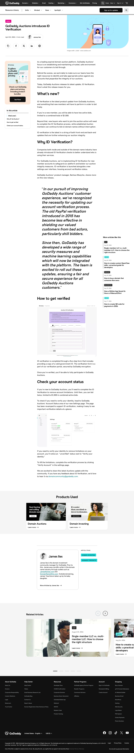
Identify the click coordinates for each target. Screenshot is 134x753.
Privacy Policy (117, 743)
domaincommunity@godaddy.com (63, 476)
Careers (7, 689)
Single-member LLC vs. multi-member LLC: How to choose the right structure (88, 639)
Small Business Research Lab (32, 692)
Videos (26, 689)
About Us (7, 685)
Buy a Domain (119, 685)
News (47, 10)
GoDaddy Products (89, 560)
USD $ (48, 733)
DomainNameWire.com (49, 574)
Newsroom (8, 703)
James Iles (37, 37)
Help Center (27, 685)
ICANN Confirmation (59, 689)
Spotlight (57, 10)
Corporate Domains (59, 692)
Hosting (117, 703)
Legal (6, 699)
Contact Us (27, 699)
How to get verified (12, 122)
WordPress (118, 699)
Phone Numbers (119, 721)
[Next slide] (105, 613)
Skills (27, 10)
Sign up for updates (111, 10)
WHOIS (56, 707)
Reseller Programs (79, 689)
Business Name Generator (61, 696)
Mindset (37, 10)
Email (44, 3)
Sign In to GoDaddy (104, 685)
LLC (106, 242)
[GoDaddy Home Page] (13, 733)
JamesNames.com (47, 572)
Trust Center (8, 707)
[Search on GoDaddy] (126, 10)
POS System (118, 714)
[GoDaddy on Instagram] (110, 734)
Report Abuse (28, 703)
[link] (16, 46)
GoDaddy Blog (28, 696)
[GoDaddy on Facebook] (104, 734)
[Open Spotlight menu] (62, 10)
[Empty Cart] (126, 3)
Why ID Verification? (13, 119)
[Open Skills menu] (30, 10)
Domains (107, 272)
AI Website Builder (120, 692)
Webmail (56, 703)
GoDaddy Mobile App (60, 699)
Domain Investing (88, 555)
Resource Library (12, 10)
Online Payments (119, 717)
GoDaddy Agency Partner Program (83, 685)
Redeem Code (58, 710)
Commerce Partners (79, 692)
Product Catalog (58, 714)
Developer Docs (58, 685)
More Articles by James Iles (49, 585)
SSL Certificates (85, 3)
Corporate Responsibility (12, 692)
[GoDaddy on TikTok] (116, 734)
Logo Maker (118, 710)
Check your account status (15, 125)
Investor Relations (10, 696)
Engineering (108, 285)
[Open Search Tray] (103, 3)
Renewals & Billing (104, 689)
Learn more (76, 648)
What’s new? (12, 115)
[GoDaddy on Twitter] (121, 734)
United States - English (32, 733)
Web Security (118, 707)
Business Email (119, 696)
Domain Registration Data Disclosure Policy (36, 707)
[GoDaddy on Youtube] (127, 734)
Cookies (126, 743)
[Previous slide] (98, 613)
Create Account (103, 692)
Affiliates (76, 696)
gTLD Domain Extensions (122, 689)
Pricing (94, 3)
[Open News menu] (50, 10)
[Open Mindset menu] (41, 10)
